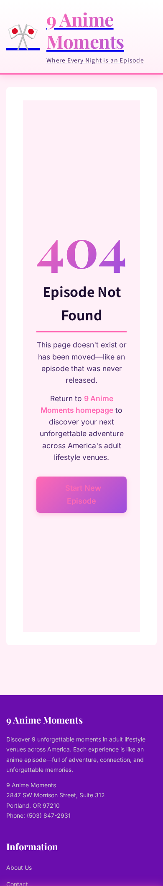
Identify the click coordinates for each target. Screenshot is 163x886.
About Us (19, 867)
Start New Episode (83, 495)
